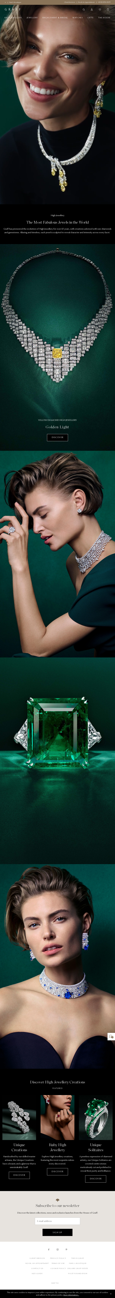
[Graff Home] (31, 9)
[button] (111, 1036)
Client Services (37, 1258)
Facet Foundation (77, 1273)
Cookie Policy (58, 1268)
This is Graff (77, 1258)
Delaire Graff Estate (78, 1268)
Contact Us (37, 1268)
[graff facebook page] (49, 1249)
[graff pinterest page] (66, 1249)
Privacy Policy (58, 1258)
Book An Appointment (37, 1263)
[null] (57, 966)
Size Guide (37, 1273)
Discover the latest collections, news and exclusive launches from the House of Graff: (57, 1213)
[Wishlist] (100, 9)
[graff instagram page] (57, 1249)
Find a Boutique (78, 1263)
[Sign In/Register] (92, 9)
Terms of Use (58, 1263)
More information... (71, 1295)
